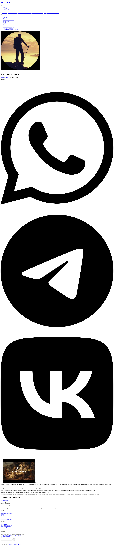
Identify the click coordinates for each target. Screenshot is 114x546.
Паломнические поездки (8, 27)
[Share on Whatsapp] (57, 148)
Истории (5, 22)
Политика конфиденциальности (10, 29)
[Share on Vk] (57, 393)
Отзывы (5, 8)
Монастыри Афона (7, 24)
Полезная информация (8, 28)
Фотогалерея (6, 25)
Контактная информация (8, 10)
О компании (6, 9)
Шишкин (19, 544)
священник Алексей (12, 544)
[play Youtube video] (35, 482)
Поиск (2, 537)
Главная (5, 7)
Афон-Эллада (5, 2)
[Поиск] (14, 539)
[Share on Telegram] (57, 271)
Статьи (4, 23)
